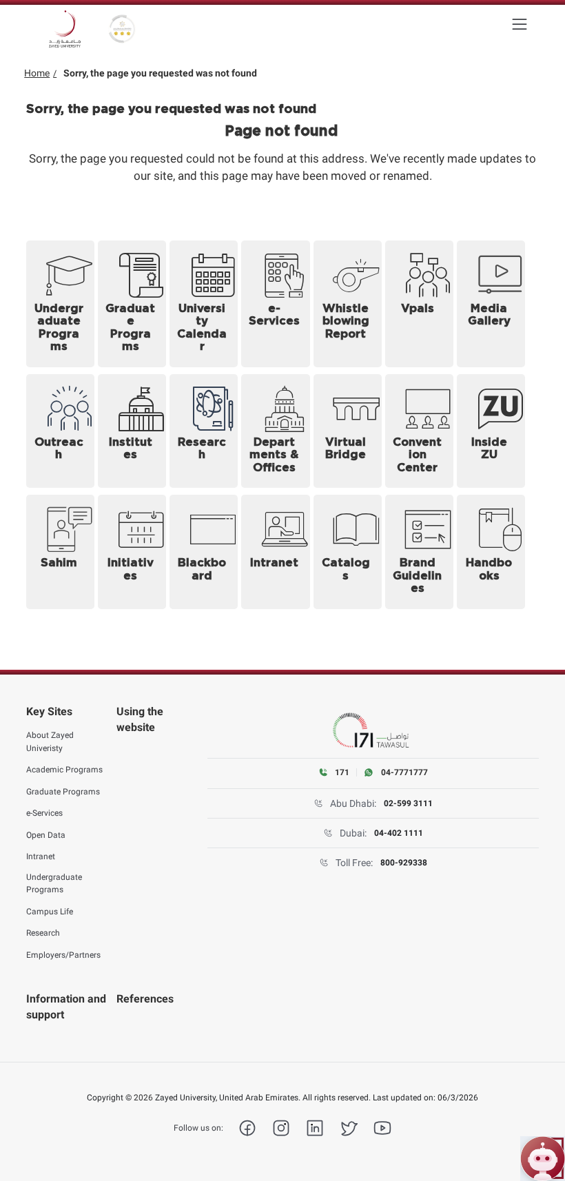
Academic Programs (64, 769)
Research (43, 933)
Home (37, 73)
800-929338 (403, 862)
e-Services (44, 813)
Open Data (45, 835)
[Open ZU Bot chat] (542, 1158)
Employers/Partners (63, 955)
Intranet (40, 856)
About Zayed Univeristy (50, 741)
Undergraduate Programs (54, 883)
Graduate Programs (63, 792)
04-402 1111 (398, 833)
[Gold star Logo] (122, 28)
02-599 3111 (408, 803)
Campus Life (49, 911)
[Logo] (64, 29)
